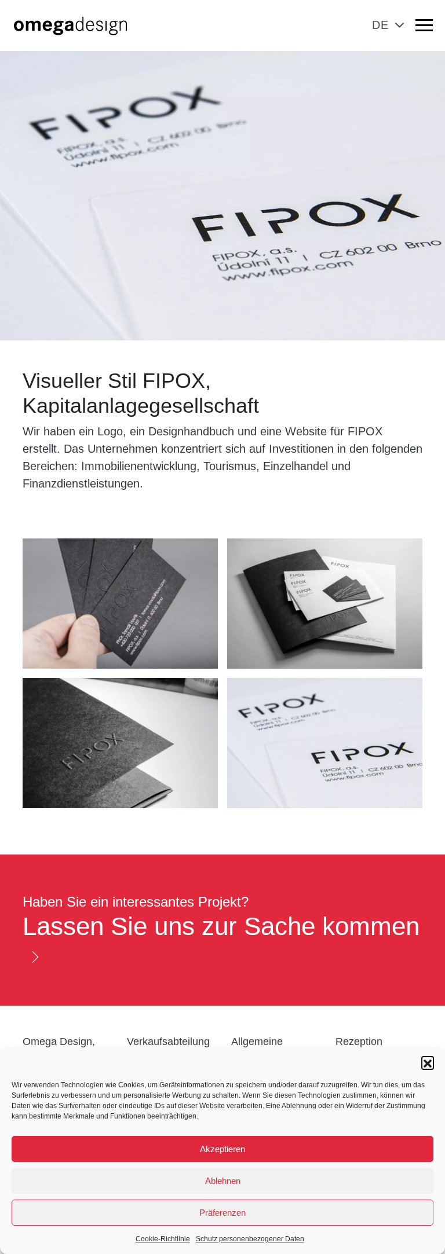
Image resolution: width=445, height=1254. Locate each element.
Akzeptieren (222, 1149)
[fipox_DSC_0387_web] (120, 743)
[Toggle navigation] (424, 27)
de (380, 25)
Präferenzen (222, 1213)
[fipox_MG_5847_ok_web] (120, 603)
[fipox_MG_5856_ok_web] (324, 743)
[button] (427, 1062)
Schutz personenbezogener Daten (250, 1239)
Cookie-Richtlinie (163, 1239)
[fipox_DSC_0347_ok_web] (324, 603)
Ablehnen (222, 1181)
